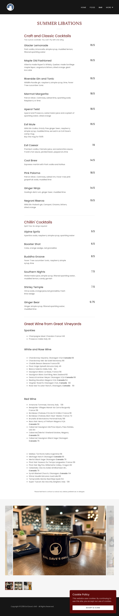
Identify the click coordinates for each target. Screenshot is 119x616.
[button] (109, 7)
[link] (10, 7)
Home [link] (83, 7)
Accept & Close (93, 608)
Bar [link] (100, 7)
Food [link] (92, 7)
